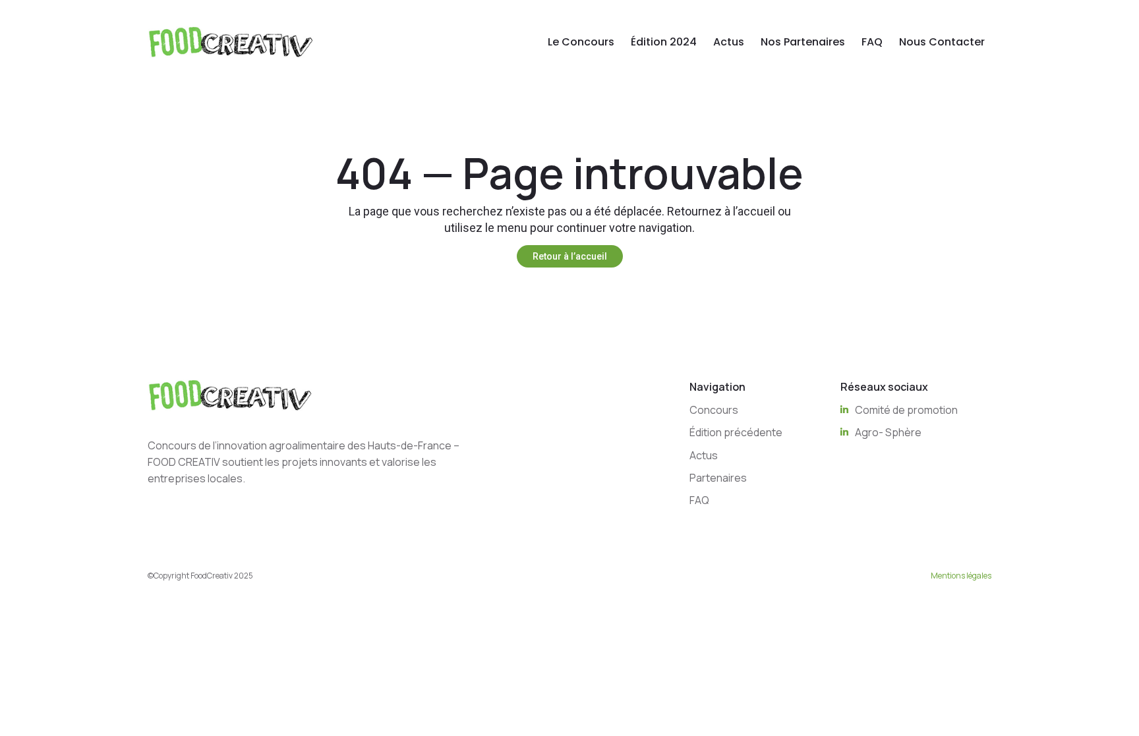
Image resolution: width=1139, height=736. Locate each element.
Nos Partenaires (803, 41)
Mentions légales (961, 575)
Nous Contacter (942, 41)
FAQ (872, 41)
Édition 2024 (664, 41)
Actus (728, 41)
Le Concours (581, 41)
